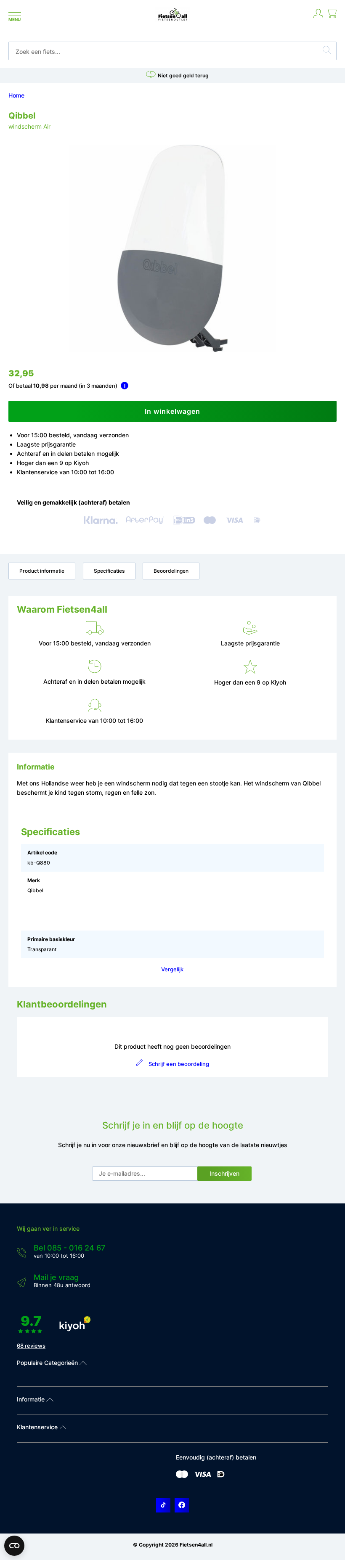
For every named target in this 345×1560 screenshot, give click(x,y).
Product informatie (41, 571)
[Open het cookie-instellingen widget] (14, 1546)
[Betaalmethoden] (182, 1476)
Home (16, 95)
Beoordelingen (171, 571)
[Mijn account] (318, 17)
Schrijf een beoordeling (179, 1063)
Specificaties (109, 571)
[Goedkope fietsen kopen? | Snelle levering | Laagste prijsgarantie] (172, 20)
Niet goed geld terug (183, 75)
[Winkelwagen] (331, 17)
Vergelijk (172, 969)
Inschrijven (224, 1173)
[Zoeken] (327, 51)
